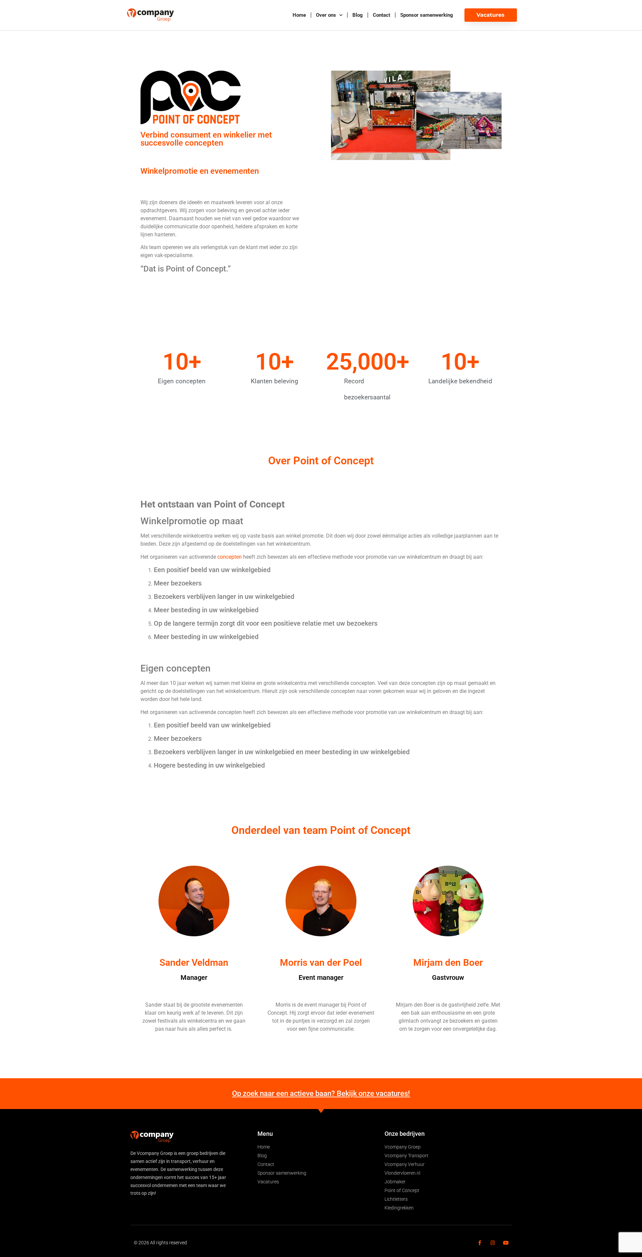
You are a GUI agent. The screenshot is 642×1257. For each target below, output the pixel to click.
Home (299, 15)
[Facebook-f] (479, 1242)
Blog (357, 15)
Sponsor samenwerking (426, 15)
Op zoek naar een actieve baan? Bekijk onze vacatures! (321, 1093)
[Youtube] (505, 1242)
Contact (381, 15)
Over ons (326, 15)
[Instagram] (492, 1242)
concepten (229, 557)
